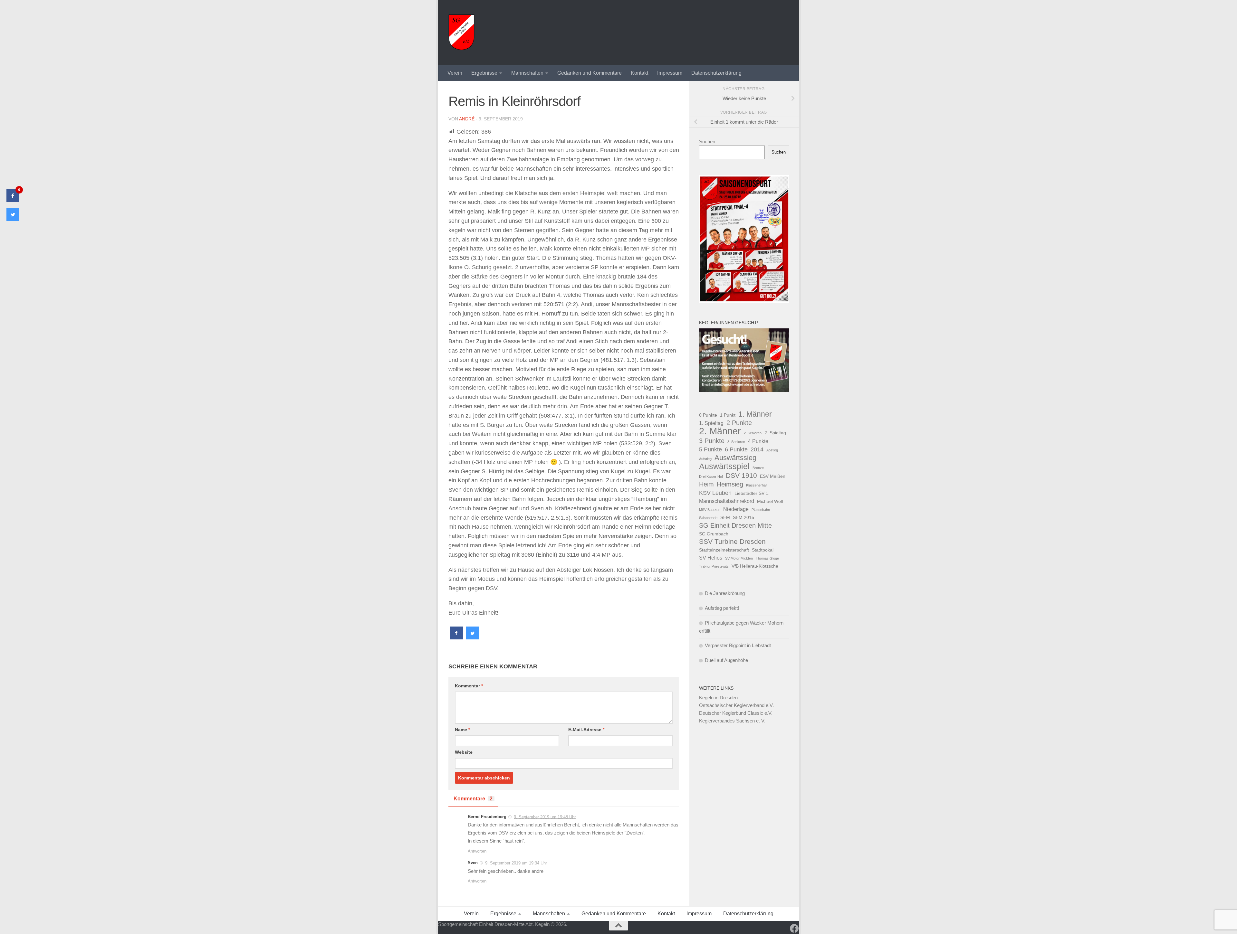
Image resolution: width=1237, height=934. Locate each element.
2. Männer (720, 431)
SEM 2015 (743, 517)
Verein (454, 73)
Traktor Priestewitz (714, 566)
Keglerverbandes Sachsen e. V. (732, 720)
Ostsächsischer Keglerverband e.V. (736, 705)
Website (464, 752)
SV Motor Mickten (739, 558)
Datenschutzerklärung (716, 73)
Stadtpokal (762, 549)
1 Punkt (727, 415)
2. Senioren (753, 433)
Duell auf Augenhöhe (726, 660)
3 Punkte (711, 440)
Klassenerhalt (756, 485)
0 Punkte (708, 415)
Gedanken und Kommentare (589, 73)
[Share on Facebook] (456, 637)
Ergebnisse (484, 73)
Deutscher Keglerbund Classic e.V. (735, 713)
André (467, 118)
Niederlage (736, 509)
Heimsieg (730, 484)
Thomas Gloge (767, 558)
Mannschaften (527, 73)
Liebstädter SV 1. (752, 493)
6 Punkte (736, 449)
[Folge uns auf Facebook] (794, 928)
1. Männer (755, 414)
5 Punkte (710, 449)
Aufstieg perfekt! (722, 608)
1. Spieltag (711, 423)
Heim (706, 484)
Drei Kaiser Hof (711, 476)
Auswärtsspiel (724, 466)
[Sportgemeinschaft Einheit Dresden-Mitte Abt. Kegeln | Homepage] (461, 32)
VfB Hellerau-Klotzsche (755, 566)
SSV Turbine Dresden (732, 541)
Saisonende (708, 518)
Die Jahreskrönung (725, 593)
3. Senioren (736, 442)
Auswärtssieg (735, 458)
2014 (757, 449)
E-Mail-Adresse (586, 729)
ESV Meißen (772, 476)
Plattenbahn (761, 510)
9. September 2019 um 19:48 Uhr (545, 816)
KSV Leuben (715, 492)
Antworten (477, 851)
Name (462, 729)
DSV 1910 (741, 475)
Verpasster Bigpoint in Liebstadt (738, 645)
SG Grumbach (713, 533)
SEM (725, 517)
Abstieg (772, 450)
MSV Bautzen (709, 510)
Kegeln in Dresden (718, 697)
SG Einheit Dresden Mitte (735, 525)
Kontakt (639, 73)
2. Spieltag (775, 432)
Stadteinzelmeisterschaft (724, 549)
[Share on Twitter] (472, 637)
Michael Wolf (770, 501)
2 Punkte (739, 422)
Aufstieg (705, 459)
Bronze (758, 468)
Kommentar (469, 685)
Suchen (707, 141)
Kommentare (473, 798)
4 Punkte (758, 441)
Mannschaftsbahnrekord (726, 501)
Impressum (669, 73)
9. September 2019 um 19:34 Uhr (516, 863)
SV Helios (710, 558)
